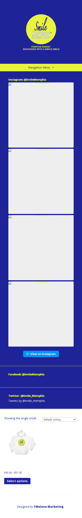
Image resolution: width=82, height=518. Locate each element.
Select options (17, 481)
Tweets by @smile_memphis (26, 401)
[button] (41, 115)
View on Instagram (43, 354)
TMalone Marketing (48, 506)
